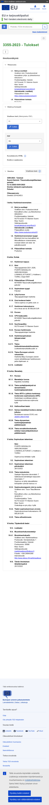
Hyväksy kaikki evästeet (19, 793)
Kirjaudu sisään (35, 9)
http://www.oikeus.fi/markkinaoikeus (27, 558)
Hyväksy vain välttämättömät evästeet (25, 799)
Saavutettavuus (8, 750)
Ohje (4, 715)
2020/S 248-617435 (21, 417)
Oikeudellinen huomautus (12, 742)
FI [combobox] (9, 121)
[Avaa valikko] (5, 52)
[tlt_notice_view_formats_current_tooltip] (40, 171)
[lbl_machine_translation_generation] (25, 156)
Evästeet (6, 746)
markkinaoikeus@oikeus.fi (24, 551)
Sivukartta (6, 766)
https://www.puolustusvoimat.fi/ (25, 96)
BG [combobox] (10, 141)
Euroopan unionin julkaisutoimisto (16, 700)
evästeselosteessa (32, 780)
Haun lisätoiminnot (39, 32)
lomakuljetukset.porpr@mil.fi (24, 89)
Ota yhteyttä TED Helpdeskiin (13, 720)
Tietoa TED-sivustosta (11, 761)
